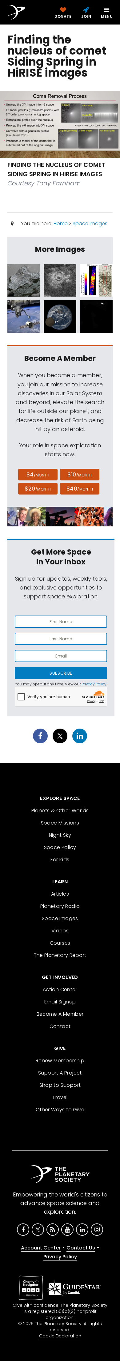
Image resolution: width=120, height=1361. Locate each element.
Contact (60, 1026)
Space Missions (60, 822)
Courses (60, 942)
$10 (79, 474)
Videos (60, 930)
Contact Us (80, 1247)
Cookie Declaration (60, 1336)
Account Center (41, 1247)
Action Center (60, 989)
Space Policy (60, 847)
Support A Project (60, 1072)
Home (61, 223)
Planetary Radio (60, 906)
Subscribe (61, 673)
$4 (38, 474)
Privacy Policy (94, 684)
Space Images (90, 223)
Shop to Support (60, 1085)
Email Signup (60, 1001)
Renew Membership (60, 1060)
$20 (38, 488)
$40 (79, 488)
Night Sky (60, 835)
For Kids (59, 859)
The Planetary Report (60, 955)
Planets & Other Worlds (60, 810)
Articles (60, 893)
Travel (59, 1097)
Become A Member (60, 1014)
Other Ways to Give (60, 1109)
